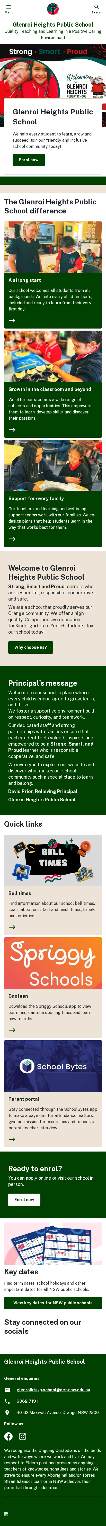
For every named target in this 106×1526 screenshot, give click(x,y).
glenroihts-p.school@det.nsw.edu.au (53, 1389)
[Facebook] (8, 1439)
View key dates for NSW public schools (53, 1302)
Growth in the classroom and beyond (49, 389)
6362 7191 (27, 1401)
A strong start (24, 280)
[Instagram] (23, 1439)
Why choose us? (30, 647)
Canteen (18, 996)
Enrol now (29, 159)
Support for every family (36, 498)
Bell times (19, 893)
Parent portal (23, 1099)
